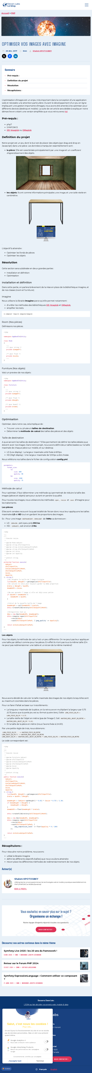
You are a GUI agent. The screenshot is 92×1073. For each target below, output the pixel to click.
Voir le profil (20, 889)
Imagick (15, 130)
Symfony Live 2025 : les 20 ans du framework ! (30, 951)
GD (8, 130)
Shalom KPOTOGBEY (42, 51)
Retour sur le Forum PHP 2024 (21, 963)
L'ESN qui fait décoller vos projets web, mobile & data (46, 1005)
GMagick (27, 130)
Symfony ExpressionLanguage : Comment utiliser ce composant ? (40, 977)
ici (66, 111)
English (54, 1069)
